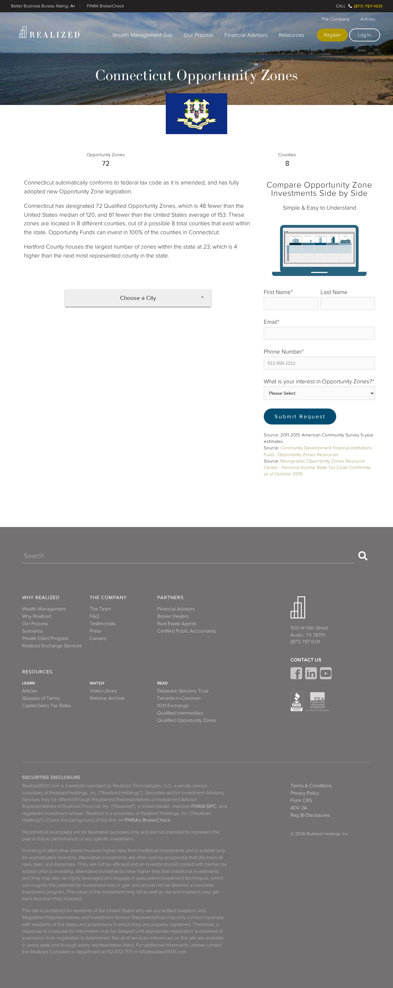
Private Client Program (45, 638)
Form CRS (301, 800)
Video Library (103, 691)
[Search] (363, 555)
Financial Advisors (246, 35)
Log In (364, 35)
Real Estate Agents (176, 623)
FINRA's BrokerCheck (147, 820)
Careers (98, 638)
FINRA (198, 806)
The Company (335, 19)
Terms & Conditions (311, 785)
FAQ (94, 616)
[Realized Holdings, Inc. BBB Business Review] (296, 701)
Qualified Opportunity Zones (186, 720)
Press (95, 631)
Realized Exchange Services (52, 646)
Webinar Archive (107, 698)
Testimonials (102, 623)
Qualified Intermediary (180, 713)
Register (332, 35)
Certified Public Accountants (186, 631)
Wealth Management (44, 609)
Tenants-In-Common (179, 698)
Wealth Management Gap (142, 35)
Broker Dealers (173, 616)
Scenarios (32, 631)
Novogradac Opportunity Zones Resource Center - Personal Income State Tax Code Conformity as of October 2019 (317, 468)
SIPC (211, 806)
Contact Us (305, 660)
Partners (170, 597)
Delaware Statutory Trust (182, 691)
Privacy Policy (304, 793)
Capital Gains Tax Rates (46, 705)
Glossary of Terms (41, 698)
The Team (100, 609)
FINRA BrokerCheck (105, 6)
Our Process (198, 35)
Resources (291, 35)
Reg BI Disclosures (310, 815)
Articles (367, 19)
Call (341, 6)
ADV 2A (298, 808)
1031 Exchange (173, 705)
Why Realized (41, 597)
